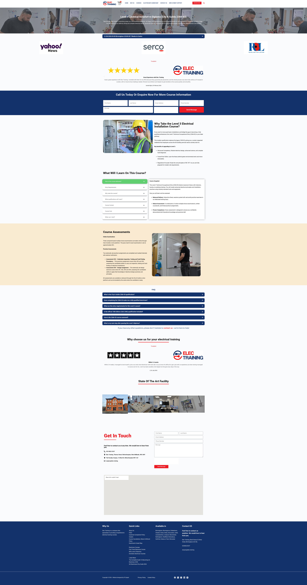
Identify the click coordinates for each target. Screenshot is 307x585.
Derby (165, 532)
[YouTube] (187, 577)
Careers (131, 537)
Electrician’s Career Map (150, 3)
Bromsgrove (166, 530)
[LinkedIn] (184, 577)
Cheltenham (173, 530)
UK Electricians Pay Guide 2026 (138, 564)
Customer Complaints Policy (137, 535)
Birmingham (158, 530)
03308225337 (186, 546)
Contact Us (163, 3)
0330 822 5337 (197, 3)
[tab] (124, 181)
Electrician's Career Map (135, 543)
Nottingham (158, 537)
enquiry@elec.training (188, 550)
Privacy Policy (142, 577)
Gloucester (171, 532)
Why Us (132, 3)
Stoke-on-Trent (165, 539)
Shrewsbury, (171, 537)
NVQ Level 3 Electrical (135, 551)
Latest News (132, 558)
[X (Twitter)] (178, 577)
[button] (104, 77)
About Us (131, 530)
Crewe (162, 532)
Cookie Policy (151, 577)
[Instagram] (181, 577)
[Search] (204, 3)
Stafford (157, 539)
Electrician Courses (134, 547)
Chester (157, 532)
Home (126, 3)
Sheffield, (165, 537)
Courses (138, 3)
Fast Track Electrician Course (137, 549)
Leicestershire (159, 535)
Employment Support (175, 3)
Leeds (176, 532)
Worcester (172, 539)
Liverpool (166, 535)
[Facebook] (175, 577)
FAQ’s (130, 532)
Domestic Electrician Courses (137, 553)
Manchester (173, 535)
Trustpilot (153, 61)
